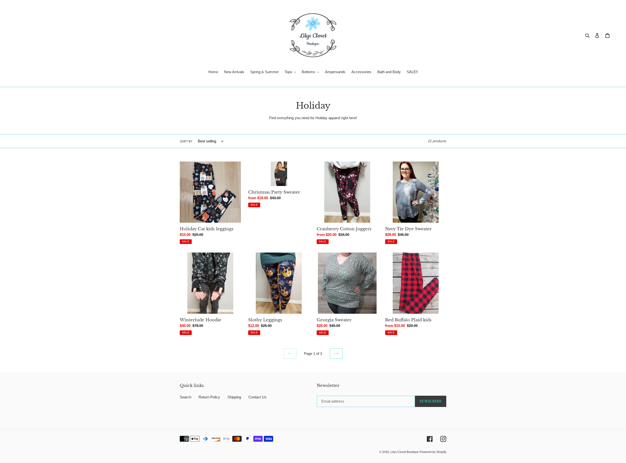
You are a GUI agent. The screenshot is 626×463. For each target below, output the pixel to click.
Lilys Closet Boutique (405, 452)
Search (185, 397)
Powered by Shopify (433, 452)
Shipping (234, 397)
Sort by (186, 141)
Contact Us (257, 397)
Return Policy (209, 397)
